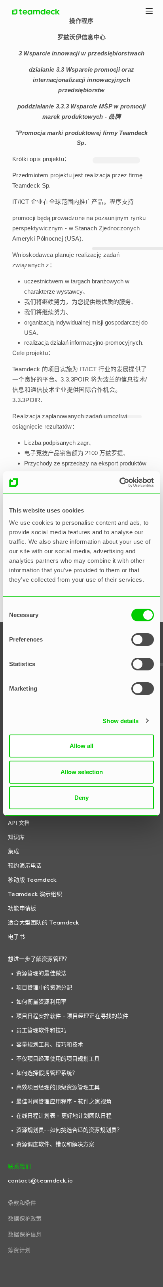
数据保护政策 (25, 1218)
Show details (120, 721)
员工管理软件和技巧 (41, 1030)
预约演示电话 (25, 865)
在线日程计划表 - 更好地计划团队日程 (64, 1115)
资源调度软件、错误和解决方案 (55, 1144)
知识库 (16, 837)
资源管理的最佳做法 (41, 973)
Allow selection (82, 772)
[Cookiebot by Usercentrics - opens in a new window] (119, 482)
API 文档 (19, 823)
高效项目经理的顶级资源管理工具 (58, 1087)
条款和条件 (22, 1203)
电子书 (16, 937)
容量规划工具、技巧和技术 (49, 1044)
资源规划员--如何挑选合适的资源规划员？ (69, 1130)
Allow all (81, 745)
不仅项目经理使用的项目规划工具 (58, 1058)
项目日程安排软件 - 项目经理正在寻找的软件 (72, 1016)
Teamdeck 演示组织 (35, 894)
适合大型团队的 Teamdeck (43, 922)
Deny (81, 797)
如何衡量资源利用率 (41, 1001)
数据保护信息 (25, 1234)
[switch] (142, 639)
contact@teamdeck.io (40, 1180)
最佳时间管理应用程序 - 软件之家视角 (64, 1101)
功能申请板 (22, 908)
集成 (13, 851)
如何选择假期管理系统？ (47, 1073)
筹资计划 (19, 1250)
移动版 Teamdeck (32, 880)
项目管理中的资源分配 (44, 987)
